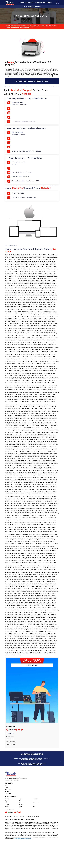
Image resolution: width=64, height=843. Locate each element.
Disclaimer (22, 816)
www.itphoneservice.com (20, 176)
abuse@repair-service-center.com (32, 764)
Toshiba (21, 804)
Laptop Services (10, 744)
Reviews (7, 791)
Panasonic (35, 802)
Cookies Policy (29, 816)
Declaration (36, 816)
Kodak (34, 801)
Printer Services (26, 25)
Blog (6, 785)
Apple (6, 801)
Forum (6, 787)
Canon (20, 799)
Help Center (8, 789)
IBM (34, 806)
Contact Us (8, 793)
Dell (20, 802)
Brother (7, 806)
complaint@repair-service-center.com (32, 754)
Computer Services (15, 25)
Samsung (35, 799)
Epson (20, 806)
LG (33, 804)
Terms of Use (16, 816)
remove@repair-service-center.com (32, 759)
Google (7, 804)
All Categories (9, 736)
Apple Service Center (38, 25)
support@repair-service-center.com (24, 197)
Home (7, 25)
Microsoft (7, 799)
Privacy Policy (8, 816)
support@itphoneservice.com (22, 172)
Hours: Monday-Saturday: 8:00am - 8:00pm (26, 151)
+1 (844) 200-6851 (34, 6)
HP (6, 802)
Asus (20, 801)
